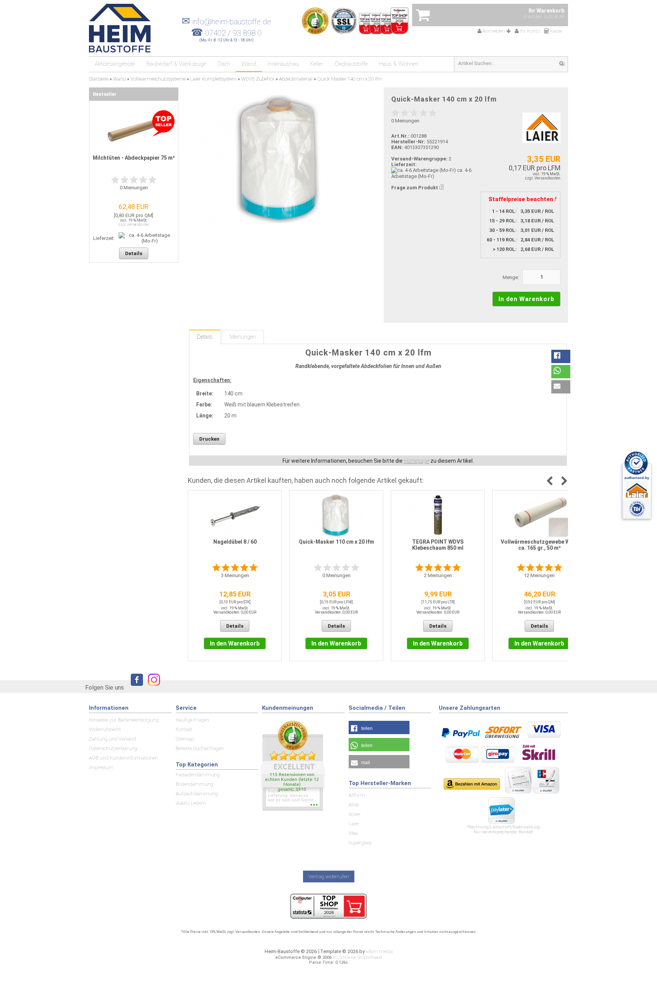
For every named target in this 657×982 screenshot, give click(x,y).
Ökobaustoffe (351, 63)
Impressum (101, 767)
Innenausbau (283, 63)
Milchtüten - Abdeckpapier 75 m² (134, 158)
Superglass (360, 843)
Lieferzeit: (404, 164)
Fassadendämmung (198, 774)
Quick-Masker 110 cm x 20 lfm (336, 542)
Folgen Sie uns (104, 687)
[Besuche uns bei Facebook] (135, 687)
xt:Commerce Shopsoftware (357, 957)
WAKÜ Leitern (191, 803)
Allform (357, 795)
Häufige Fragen (192, 720)
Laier (354, 824)
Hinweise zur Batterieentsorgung (124, 720)
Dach (223, 63)
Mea (353, 833)
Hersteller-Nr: (408, 141)
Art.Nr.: (400, 136)
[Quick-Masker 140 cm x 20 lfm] (280, 159)
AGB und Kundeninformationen (123, 758)
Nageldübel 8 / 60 (235, 542)
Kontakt (184, 729)
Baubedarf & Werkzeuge (176, 63)
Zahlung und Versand (112, 739)
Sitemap (185, 739)
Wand (248, 63)
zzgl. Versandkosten (542, 178)
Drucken (209, 439)
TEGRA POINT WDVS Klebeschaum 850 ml (437, 545)
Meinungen (243, 337)
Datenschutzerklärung (113, 748)
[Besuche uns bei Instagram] (152, 687)
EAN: (397, 147)
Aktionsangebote (115, 63)
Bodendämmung (194, 784)
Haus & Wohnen (399, 63)
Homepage (416, 461)
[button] (560, 356)
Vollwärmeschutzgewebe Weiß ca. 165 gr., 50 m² (539, 545)
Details (205, 337)
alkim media (379, 951)
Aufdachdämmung (197, 793)
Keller (316, 63)
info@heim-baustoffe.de (226, 21)
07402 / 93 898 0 (233, 33)
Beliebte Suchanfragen (200, 748)
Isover (355, 814)
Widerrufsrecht (105, 729)
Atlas (354, 804)
